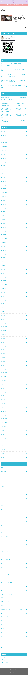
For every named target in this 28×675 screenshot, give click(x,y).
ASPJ (2, 467)
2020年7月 (3, 392)
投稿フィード (4, 659)
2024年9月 (3, 200)
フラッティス (4, 548)
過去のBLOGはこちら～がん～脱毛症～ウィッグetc (14, 4)
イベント (3, 498)
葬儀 (2, 640)
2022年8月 (3, 296)
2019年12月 (4, 418)
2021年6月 (3, 349)
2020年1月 (3, 415)
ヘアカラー (4, 555)
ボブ (2, 563)
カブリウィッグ (5, 513)
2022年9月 (3, 292)
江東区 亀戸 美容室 (6, 617)
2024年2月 (3, 227)
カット (2, 509)
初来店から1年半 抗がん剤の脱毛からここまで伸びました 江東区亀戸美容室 (13, 75)
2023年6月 (3, 257)
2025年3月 (3, 177)
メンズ (2, 567)
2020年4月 (3, 403)
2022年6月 (3, 303)
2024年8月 (3, 204)
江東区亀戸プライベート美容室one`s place (15, 672)
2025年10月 (4, 150)
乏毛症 (2, 590)
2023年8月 (3, 250)
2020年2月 (3, 411)
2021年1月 (3, 369)
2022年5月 (3, 307)
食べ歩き (3, 643)
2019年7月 (3, 438)
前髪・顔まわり (5, 597)
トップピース (4, 540)
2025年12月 (4, 142)
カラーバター (4, 517)
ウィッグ (3, 502)
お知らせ (3, 479)
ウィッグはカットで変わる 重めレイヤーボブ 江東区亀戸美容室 (13, 86)
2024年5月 (3, 215)
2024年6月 (3, 211)
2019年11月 (4, 422)
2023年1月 (3, 277)
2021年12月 (4, 326)
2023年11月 (4, 238)
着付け (2, 620)
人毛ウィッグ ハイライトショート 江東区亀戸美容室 (13, 70)
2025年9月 (3, 154)
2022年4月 (3, 311)
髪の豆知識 (4, 647)
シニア (2, 528)
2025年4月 (3, 173)
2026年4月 (3, 135)
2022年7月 (3, 300)
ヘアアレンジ (4, 551)
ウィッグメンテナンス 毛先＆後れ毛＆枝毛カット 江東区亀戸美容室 (13, 64)
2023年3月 (3, 269)
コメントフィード (5, 660)
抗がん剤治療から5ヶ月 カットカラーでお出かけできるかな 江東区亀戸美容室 (13, 80)
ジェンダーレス (5, 536)
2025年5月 (3, 169)
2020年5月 (3, 399)
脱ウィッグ (4, 632)
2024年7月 (3, 208)
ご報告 (2, 486)
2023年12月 (4, 234)
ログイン (3, 657)
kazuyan (20, 105)
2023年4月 (3, 265)
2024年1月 (3, 231)
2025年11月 (4, 146)
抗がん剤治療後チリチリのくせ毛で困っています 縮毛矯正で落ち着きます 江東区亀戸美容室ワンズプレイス (13, 109)
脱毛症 (2, 636)
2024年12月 (4, 188)
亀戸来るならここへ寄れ (7, 594)
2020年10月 (4, 380)
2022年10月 (4, 288)
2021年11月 (4, 330)
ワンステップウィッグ (6, 582)
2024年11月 (4, 192)
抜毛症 (2, 605)
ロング (2, 578)
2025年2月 (3, 181)
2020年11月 (4, 376)
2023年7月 (3, 254)
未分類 (2, 613)
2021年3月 (3, 361)
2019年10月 (4, 426)
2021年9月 (3, 338)
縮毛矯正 (3, 628)
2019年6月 (3, 441)
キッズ (2, 521)
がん (2, 482)
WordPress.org (4, 662)
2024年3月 (3, 223)
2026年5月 (3, 131)
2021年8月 (3, 342)
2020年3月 (3, 407)
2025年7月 (3, 162)
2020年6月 (3, 395)
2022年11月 (4, 284)
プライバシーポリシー (14, 669)
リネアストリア (5, 574)
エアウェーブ (4, 505)
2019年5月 (3, 445)
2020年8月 (3, 388)
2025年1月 (3, 185)
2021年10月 (4, 334)
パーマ (2, 544)
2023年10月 (4, 242)
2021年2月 (3, 365)
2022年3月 (3, 315)
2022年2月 (3, 319)
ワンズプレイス (5, 586)
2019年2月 (3, 457)
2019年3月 (3, 453)
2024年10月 (4, 196)
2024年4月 (3, 219)
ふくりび (3, 490)
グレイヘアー (4, 525)
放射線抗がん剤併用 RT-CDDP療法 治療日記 (12, 609)
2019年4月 (3, 449)
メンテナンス (4, 571)
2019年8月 (3, 434)
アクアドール (4, 494)
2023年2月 (3, 273)
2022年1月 (3, 323)
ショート (3, 532)
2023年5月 (3, 261)
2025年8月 (3, 158)
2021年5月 (3, 353)
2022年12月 (4, 280)
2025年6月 (3, 165)
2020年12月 (4, 372)
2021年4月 (3, 357)
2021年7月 (3, 346)
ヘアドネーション (5, 559)
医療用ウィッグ (5, 601)
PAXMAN (3, 471)
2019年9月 (3, 430)
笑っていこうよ (5, 624)
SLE (2, 475)
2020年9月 (3, 384)
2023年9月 (3, 246)
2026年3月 (3, 139)
